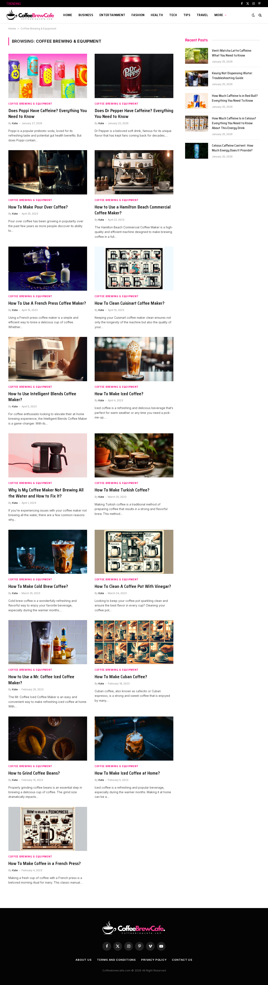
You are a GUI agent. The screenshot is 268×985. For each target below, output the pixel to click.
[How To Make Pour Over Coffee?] (47, 172)
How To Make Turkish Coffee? (122, 490)
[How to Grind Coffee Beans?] (47, 738)
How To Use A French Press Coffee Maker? (47, 303)
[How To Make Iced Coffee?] (134, 359)
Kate (15, 123)
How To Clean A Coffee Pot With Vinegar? (133, 586)
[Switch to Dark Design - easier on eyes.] (253, 15)
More (218, 15)
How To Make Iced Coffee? (119, 394)
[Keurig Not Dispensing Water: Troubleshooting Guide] (196, 78)
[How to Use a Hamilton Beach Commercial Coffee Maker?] (134, 172)
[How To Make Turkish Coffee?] (134, 455)
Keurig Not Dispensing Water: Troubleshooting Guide (232, 76)
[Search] (260, 15)
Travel (202, 15)
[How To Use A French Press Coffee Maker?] (47, 269)
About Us (84, 959)
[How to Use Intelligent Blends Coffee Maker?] (47, 359)
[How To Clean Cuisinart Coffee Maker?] (134, 269)
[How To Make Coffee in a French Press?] (47, 829)
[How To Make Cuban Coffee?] (134, 642)
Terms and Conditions (116, 959)
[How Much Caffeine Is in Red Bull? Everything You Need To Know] (196, 101)
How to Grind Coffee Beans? (34, 773)
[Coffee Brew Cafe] (31, 15)
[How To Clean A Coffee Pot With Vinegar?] (134, 552)
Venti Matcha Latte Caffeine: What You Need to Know (232, 53)
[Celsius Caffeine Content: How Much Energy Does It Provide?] (196, 151)
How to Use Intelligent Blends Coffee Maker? (42, 397)
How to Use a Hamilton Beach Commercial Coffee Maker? (133, 210)
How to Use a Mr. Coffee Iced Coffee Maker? (41, 680)
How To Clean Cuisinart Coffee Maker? (130, 303)
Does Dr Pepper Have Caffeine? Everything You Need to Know (134, 114)
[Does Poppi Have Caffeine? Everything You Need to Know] (47, 76)
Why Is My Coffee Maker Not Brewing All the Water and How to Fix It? (46, 493)
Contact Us (182, 959)
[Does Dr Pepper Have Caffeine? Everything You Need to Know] (134, 76)
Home (67, 15)
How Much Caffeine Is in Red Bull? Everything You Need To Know (235, 98)
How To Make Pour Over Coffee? (38, 207)
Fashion (137, 15)
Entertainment (112, 15)
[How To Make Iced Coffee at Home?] (134, 738)
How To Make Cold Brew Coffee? (38, 586)
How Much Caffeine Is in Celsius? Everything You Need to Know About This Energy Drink (234, 123)
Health (157, 15)
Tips (186, 15)
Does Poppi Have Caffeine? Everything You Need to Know (47, 114)
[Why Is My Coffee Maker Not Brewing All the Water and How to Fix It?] (47, 455)
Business (86, 15)
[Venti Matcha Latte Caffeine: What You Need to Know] (196, 56)
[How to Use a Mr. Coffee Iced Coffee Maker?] (47, 642)
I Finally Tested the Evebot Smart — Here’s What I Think (66, 3)
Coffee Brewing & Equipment (30, 103)
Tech (173, 15)
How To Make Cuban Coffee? (121, 677)
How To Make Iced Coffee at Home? (127, 773)
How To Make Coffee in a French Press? (44, 864)
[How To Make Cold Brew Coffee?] (47, 552)
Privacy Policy (154, 959)
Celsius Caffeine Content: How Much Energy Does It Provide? (232, 148)
